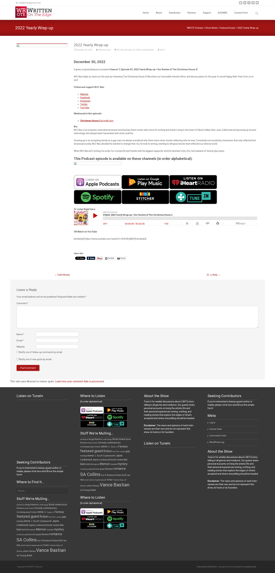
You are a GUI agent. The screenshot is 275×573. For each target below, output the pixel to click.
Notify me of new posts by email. (35, 359)
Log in (212, 422)
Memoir (105, 464)
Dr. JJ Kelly (213, 275)
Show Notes (211, 28)
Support (207, 12)
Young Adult (89, 490)
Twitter (84, 104)
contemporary (114, 442)
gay (128, 451)
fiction (107, 451)
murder (113, 464)
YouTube (84, 107)
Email (20, 340)
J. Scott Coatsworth (105, 455)
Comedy (102, 442)
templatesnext (249, 567)
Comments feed (217, 435)
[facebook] (240, 3)
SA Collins (137, 50)
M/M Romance (92, 464)
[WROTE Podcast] (35, 12)
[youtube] (257, 3)
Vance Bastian (148, 50)
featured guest (91, 451)
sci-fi (103, 475)
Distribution (174, 12)
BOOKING (222, 12)
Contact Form (241, 12)
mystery (122, 464)
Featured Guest (227, 28)
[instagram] (253, 3)
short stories (90, 480)
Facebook (85, 97)
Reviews (191, 12)
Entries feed (215, 429)
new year (128, 50)
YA (81, 490)
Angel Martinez (96, 439)
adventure (84, 439)
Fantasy (123, 446)
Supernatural (100, 480)
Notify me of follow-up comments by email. (41, 352)
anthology (107, 439)
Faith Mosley (62, 275)
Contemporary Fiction (90, 446)
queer (102, 469)
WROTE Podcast (195, 28)
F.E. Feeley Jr (112, 447)
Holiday (83, 456)
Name (20, 334)
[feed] (248, 3)
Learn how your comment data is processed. (79, 381)
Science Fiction (114, 475)
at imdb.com (96, 120)
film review (120, 452)
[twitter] (244, 3)
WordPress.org (216, 442)
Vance (162, 50)
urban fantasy (93, 485)
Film (114, 452)
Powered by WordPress (207, 567)
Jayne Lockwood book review (107, 459)
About (159, 12)
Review (109, 469)
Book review (118, 439)
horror (91, 455)
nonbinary (84, 469)
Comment (22, 303)
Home (146, 12)
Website (84, 94)
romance (119, 468)
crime (104, 446)
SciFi (124, 475)
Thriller (110, 480)
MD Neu (120, 50)
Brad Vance (92, 443)
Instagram (85, 101)
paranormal (94, 469)
